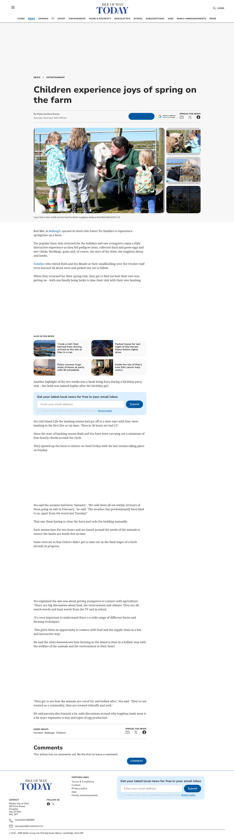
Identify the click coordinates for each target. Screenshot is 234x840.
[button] (13, 7)
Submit (134, 404)
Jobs (74, 792)
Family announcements (85, 795)
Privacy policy (79, 788)
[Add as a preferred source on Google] (167, 116)
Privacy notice (105, 410)
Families (39, 264)
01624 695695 (26, 820)
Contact (76, 785)
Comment (136, 761)
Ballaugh (54, 231)
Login (220, 8)
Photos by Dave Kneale (48, 114)
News (37, 77)
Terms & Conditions (83, 781)
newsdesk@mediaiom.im (29, 826)
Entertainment (55, 77)
